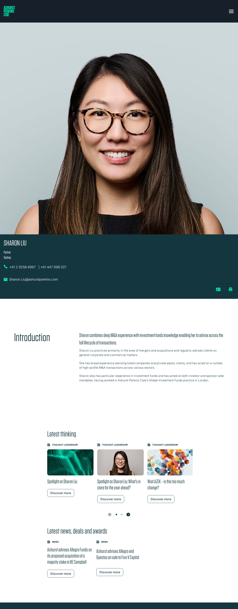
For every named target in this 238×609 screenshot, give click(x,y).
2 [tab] (121, 514)
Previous (110, 514)
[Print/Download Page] (230, 289)
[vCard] (218, 290)
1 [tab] (116, 514)
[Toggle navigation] (231, 11)
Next (128, 514)
